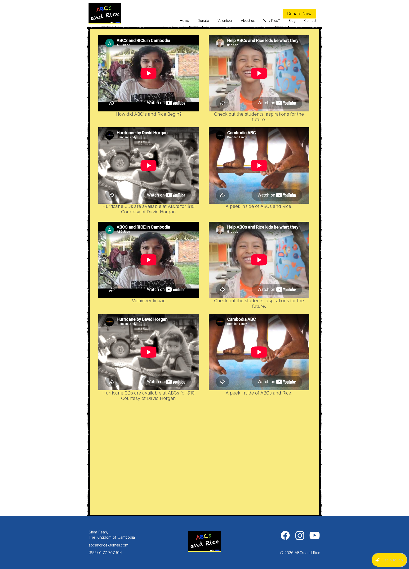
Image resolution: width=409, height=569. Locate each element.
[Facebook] (285, 535)
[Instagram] (300, 535)
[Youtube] (314, 535)
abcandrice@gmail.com (108, 545)
